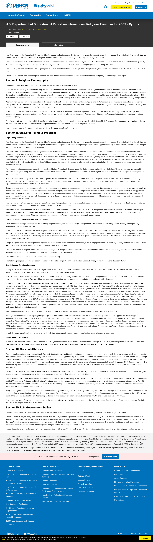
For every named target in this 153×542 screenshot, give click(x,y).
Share (24, 36)
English (127, 3)
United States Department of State (34, 30)
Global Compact (120, 478)
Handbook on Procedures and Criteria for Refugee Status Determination (57, 489)
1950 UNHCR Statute (14, 470)
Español (136, 3)
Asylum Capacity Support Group (127, 470)
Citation (11, 36)
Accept (145, 538)
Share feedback (110, 456)
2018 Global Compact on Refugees (20, 521)
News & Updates (85, 484)
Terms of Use (143, 533)
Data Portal (118, 474)
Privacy (133, 533)
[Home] (30, 5)
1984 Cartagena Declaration (17, 504)
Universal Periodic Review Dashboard (129, 496)
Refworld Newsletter (86, 491)
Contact (119, 533)
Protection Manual (85, 487)
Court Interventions (49, 484)
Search (105, 7)
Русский (144, 3)
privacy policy (6, 539)
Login (140, 7)
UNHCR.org (119, 500)
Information (58, 45)
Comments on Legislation (52, 470)
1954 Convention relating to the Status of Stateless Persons (21, 482)
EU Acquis (10, 524)
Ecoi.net (81, 470)
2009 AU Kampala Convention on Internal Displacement (19, 515)
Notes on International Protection (55, 501)
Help (126, 533)
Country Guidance (49, 480)
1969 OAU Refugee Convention (18, 500)
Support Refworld (122, 7)
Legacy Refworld (84, 480)
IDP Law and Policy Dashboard (126, 482)
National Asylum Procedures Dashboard (130, 485)
